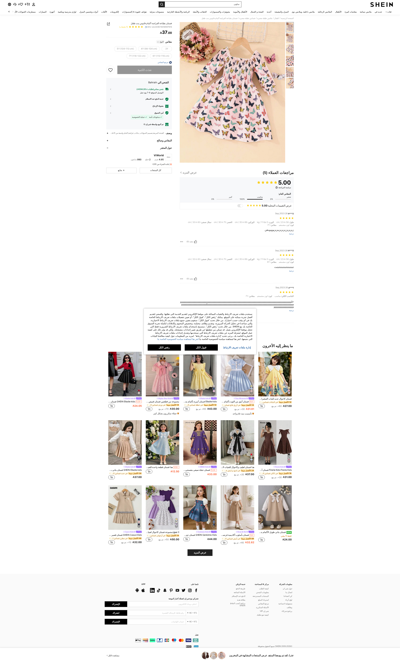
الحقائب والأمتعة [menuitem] (200, 12)
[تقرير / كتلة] (181, 242)
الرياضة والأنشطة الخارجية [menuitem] (178, 12)
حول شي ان (287, 589)
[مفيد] (195, 242)
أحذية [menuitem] (269, 12)
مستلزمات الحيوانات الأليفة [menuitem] (24, 12)
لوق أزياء (288, 600)
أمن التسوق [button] (158, 113)
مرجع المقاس (263, 604)
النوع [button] (162, 42)
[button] (15, 4)
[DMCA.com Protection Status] (188, 646)
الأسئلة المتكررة (262, 607)
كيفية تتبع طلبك (263, 615)
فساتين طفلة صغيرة (247, 18)
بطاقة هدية (241, 600)
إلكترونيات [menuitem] (114, 12)
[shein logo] (381, 4)
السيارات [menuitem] (43, 12)
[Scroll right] (9, 12)
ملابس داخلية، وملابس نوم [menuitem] (303, 12)
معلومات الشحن (262, 592)
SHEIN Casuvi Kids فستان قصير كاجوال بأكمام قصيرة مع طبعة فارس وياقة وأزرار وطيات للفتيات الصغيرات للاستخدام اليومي (125, 535)
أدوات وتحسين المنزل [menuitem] (88, 12)
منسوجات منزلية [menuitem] (157, 12)
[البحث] (162, 4)
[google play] (137, 592)
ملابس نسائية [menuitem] (366, 12)
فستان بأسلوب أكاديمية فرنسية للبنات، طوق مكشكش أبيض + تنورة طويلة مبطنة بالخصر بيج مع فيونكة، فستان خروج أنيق (237, 535)
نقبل (196, 635)
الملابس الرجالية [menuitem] (325, 12)
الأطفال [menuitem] (338, 12)
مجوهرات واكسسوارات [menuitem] (220, 12)
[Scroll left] (13, 12)
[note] (243, 413)
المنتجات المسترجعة (261, 596)
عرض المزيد (200, 552)
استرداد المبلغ (263, 600)
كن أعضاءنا (288, 596)
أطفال (276, 18)
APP (143, 584)
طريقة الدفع (240, 589)
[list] (173, 590)
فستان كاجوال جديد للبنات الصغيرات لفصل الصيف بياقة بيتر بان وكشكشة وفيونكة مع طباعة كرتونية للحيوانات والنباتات (275, 398)
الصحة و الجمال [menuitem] (257, 12)
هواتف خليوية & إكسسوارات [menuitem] (134, 12)
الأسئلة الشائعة (239, 592)
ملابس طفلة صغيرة (264, 18)
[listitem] (275, 382)
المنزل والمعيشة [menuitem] (282, 12)
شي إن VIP (264, 611)
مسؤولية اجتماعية (285, 604)
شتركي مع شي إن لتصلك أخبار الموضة (183, 599)
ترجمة (291, 234)
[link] (27, 4)
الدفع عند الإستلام (238, 596)
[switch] (240, 205)
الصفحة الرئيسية (287, 18)
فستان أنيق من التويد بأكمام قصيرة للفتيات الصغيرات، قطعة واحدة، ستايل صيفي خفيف (237, 401)
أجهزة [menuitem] (52, 12)
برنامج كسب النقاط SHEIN (237, 604)
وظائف (289, 607)
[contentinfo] (151, 640)
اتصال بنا (288, 592)
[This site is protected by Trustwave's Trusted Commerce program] (196, 646)
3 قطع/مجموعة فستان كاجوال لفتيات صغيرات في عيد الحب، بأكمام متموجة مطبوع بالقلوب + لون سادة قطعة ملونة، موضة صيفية (162, 532)
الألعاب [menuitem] (104, 12)
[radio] (167, 49)
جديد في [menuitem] (378, 12)
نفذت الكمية (145, 70)
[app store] (143, 592)
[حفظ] (110, 70)
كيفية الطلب (264, 589)
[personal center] (33, 4)
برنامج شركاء (287, 611)
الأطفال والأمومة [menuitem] (240, 12)
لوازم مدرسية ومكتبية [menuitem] (67, 12)
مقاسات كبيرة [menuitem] (351, 12)
